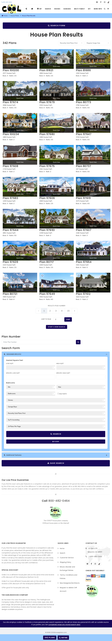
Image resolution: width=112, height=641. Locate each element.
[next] (74, 310)
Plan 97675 (47, 166)
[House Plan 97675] (56, 155)
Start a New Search (56, 327)
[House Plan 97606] (56, 187)
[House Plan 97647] (93, 123)
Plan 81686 (83, 70)
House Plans (14, 16)
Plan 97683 (10, 198)
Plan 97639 (10, 262)
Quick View (20, 66)
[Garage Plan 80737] (93, 155)
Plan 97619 (83, 198)
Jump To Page (46, 319)
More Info (98, 9)
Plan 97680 (47, 134)
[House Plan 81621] (56, 59)
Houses (57, 9)
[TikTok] (108, 2)
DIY (89, 9)
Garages (67, 9)
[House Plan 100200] (20, 59)
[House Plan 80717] (56, 250)
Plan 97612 (83, 294)
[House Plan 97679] (56, 91)
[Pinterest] (97, 2)
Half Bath (63, 394)
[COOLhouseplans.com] (11, 8)
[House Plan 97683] (20, 187)
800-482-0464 (7, 2)
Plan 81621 (46, 70)
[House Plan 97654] (93, 250)
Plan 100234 (11, 134)
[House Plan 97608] (20, 155)
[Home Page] (32, 9)
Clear (56, 441)
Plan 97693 (47, 230)
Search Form (57, 25)
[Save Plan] (5, 52)
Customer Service (67, 558)
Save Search (56, 463)
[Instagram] (105, 2)
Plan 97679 (47, 102)
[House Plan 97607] (93, 219)
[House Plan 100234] (20, 123)
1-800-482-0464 (95, 556)
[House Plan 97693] (56, 219)
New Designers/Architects (70, 583)
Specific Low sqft (13, 373)
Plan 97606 (47, 198)
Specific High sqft (63, 373)
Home (6, 16)
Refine (64, 637)
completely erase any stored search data (64, 624)
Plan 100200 (11, 70)
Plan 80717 (46, 262)
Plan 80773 (83, 102)
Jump (68, 319)
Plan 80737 (83, 166)
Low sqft (9, 363)
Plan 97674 (10, 102)
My (40, 9)
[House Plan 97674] (20, 91)
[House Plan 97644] (20, 219)
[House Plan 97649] (56, 282)
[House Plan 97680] (56, 123)
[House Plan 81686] (93, 59)
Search (48, 9)
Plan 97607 (83, 230)
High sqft (60, 363)
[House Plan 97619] (93, 187)
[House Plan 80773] (93, 91)
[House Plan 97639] (20, 250)
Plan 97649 (47, 294)
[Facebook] (101, 2)
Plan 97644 (10, 230)
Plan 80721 (10, 294)
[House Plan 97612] (93, 282)
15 (68, 311)
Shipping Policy (65, 562)
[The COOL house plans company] (55, 513)
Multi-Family (79, 9)
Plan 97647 (83, 134)
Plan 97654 (83, 262)
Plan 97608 (10, 166)
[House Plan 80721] (20, 282)
